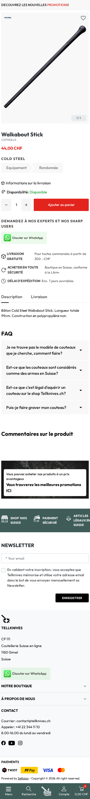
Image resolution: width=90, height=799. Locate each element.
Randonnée (48, 167)
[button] (29, 791)
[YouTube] (11, 743)
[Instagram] (20, 743)
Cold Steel (13, 158)
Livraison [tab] (39, 296)
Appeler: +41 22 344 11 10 (20, 727)
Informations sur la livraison (28, 183)
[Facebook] (3, 743)
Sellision (23, 778)
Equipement (16, 167)
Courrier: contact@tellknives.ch (25, 721)
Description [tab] (11, 296)
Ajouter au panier (61, 204)
